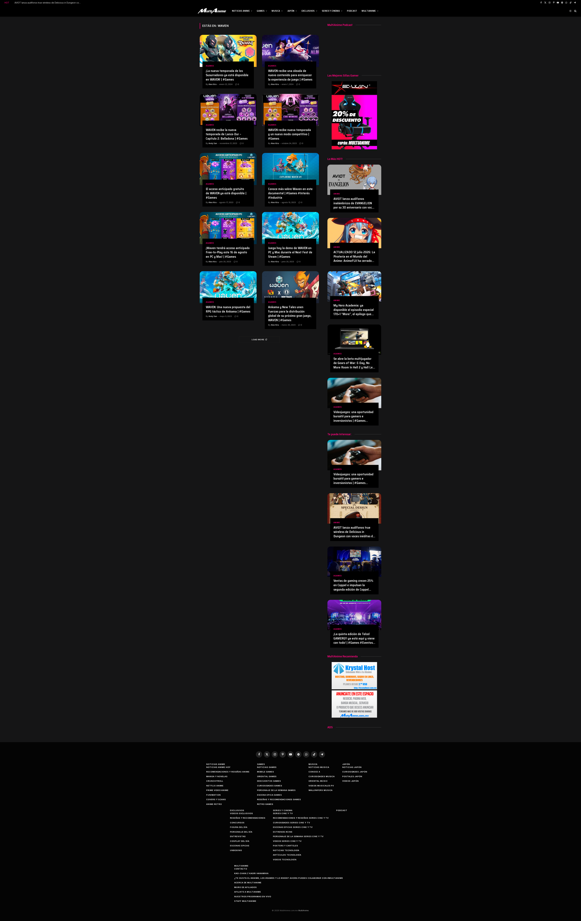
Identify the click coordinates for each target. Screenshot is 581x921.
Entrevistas (238, 836)
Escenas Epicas (239, 845)
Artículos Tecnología (287, 855)
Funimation (213, 795)
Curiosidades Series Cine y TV (291, 822)
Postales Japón (352, 776)
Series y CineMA (331, 11)
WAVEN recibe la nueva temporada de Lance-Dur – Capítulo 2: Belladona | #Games (227, 134)
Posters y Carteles (285, 845)
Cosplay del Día (239, 841)
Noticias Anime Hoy (218, 767)
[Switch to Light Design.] (570, 11)
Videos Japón (350, 781)
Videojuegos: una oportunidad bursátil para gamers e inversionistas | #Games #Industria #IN (353, 416)
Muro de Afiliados (245, 887)
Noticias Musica (319, 767)
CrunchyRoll (214, 781)
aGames (210, 65)
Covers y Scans (216, 799)
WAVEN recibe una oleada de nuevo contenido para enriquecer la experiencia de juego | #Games (290, 75)
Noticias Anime (241, 11)
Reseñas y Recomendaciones (247, 818)
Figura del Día (238, 827)
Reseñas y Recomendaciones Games (279, 799)
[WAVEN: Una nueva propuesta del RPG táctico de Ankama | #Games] (228, 287)
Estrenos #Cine (282, 832)
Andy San (212, 143)
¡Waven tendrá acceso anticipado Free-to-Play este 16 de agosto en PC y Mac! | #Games (228, 252)
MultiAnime (369, 11)
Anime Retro (214, 804)
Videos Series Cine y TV (287, 841)
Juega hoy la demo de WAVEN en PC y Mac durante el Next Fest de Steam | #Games (290, 252)
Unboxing (236, 850)
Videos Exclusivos (241, 813)
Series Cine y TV (283, 813)
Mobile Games (265, 771)
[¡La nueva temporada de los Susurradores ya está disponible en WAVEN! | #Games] (228, 51)
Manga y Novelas (217, 776)
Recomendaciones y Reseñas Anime (227, 771)
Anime (336, 193)
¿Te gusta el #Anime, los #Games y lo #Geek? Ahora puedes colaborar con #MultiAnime (288, 878)
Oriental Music (318, 781)
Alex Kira (212, 84)
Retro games (265, 804)
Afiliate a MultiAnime (247, 892)
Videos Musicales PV (321, 785)
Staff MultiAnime (245, 901)
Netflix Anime (214, 785)
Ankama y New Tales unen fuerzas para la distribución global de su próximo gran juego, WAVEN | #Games (289, 313)
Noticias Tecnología (286, 850)
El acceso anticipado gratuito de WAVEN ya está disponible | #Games (226, 193)
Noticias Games (267, 767)
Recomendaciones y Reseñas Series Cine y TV (301, 818)
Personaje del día (241, 832)
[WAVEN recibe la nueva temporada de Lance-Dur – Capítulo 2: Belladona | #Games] (228, 110)
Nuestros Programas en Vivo (252, 896)
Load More (258, 339)
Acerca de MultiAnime (247, 882)
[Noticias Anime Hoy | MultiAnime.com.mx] (212, 11)
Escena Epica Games (269, 795)
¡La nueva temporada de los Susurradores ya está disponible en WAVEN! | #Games (227, 75)
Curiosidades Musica (322, 776)
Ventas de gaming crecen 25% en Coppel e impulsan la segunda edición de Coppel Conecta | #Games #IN (49, 2)
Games (260, 11)
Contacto (240, 869)
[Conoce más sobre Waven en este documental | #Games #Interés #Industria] (290, 169)
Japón (290, 11)
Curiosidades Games (269, 785)
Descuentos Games (269, 781)
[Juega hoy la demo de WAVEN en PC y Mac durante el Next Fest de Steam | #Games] (290, 228)
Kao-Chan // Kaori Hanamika (251, 873)
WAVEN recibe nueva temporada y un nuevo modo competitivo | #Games (289, 134)
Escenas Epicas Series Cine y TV (293, 827)
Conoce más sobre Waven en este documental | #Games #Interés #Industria (290, 193)
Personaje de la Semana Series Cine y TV (298, 836)
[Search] (575, 11)
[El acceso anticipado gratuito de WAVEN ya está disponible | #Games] (228, 169)
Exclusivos (308, 11)
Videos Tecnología (284, 859)
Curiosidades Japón (354, 771)
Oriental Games (267, 776)
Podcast (352, 11)
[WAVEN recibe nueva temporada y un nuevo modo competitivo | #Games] (290, 110)
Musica (276, 11)
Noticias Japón (352, 767)
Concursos (237, 822)
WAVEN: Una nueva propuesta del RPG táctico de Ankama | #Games (228, 309)
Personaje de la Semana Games (276, 790)
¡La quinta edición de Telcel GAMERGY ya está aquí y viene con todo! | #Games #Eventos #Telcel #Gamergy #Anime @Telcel (354, 638)
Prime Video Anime (217, 790)
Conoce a (314, 771)
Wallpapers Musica (321, 790)
